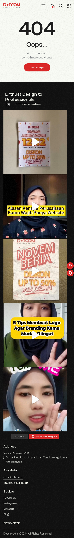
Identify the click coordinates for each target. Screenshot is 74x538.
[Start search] (60, 5)
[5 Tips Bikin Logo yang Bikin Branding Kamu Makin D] (35, 335)
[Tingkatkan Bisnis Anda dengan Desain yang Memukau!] (35, 399)
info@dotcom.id (13, 477)
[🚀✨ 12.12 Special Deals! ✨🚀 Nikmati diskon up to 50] (35, 142)
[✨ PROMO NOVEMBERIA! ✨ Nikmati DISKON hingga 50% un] (35, 271)
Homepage (37, 67)
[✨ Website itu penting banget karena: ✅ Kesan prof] (35, 206)
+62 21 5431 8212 (15, 483)
